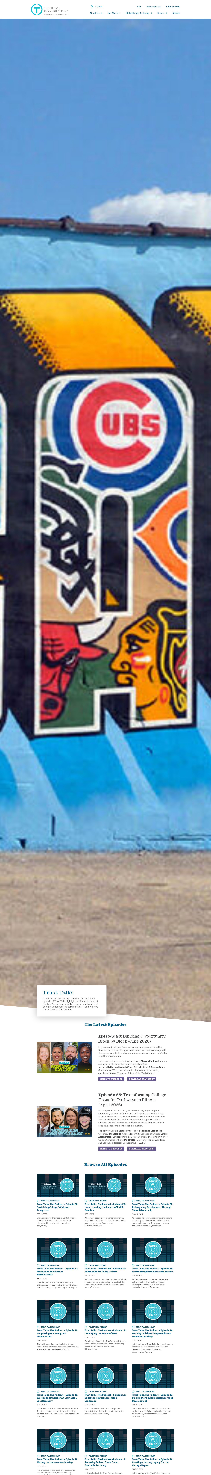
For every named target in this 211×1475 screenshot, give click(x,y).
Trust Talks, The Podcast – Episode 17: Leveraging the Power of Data (105, 1332)
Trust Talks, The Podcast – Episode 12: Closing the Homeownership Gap (57, 1461)
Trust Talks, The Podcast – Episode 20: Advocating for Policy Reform (105, 1270)
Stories (176, 13)
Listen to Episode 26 (111, 1079)
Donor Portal (173, 7)
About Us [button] (94, 13)
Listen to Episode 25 (111, 1148)
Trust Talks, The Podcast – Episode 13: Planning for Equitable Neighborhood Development (152, 1397)
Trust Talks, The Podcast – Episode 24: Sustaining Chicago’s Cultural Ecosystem (57, 1207)
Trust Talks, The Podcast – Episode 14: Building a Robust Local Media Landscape (105, 1397)
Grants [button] (160, 13)
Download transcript (142, 1079)
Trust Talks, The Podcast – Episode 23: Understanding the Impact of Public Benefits (105, 1207)
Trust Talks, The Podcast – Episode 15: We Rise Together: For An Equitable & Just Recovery (57, 1397)
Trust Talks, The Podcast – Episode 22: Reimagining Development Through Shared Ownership (152, 1207)
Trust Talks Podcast (50, 1201)
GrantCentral (154, 7)
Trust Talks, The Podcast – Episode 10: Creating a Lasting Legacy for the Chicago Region (152, 1462)
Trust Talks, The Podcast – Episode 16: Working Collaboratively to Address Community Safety (152, 1333)
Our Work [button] (113, 13)
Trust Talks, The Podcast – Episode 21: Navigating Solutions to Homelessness (57, 1271)
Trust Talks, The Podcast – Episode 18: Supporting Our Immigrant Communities (57, 1333)
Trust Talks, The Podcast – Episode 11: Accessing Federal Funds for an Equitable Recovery (105, 1462)
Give (139, 7)
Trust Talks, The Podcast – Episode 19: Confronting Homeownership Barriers (152, 1270)
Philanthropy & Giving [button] (137, 13)
